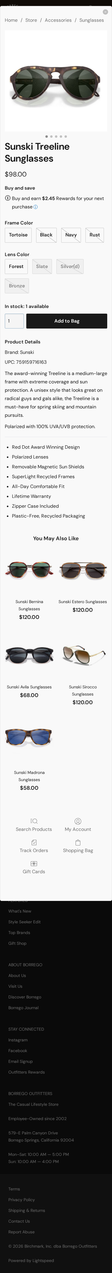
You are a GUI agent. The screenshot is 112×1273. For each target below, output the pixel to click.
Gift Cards (34, 871)
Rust (95, 235)
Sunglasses (91, 20)
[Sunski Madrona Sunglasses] (29, 741)
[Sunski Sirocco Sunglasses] (83, 655)
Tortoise (18, 235)
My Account (78, 829)
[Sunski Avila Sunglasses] (29, 655)
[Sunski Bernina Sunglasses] (29, 570)
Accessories (58, 20)
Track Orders (34, 850)
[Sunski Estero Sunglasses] (83, 570)
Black (46, 235)
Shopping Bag (78, 850)
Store (31, 20)
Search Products (34, 829)
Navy (71, 235)
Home (11, 20)
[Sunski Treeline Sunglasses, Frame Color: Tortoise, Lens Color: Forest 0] (56, 80)
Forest (16, 266)
